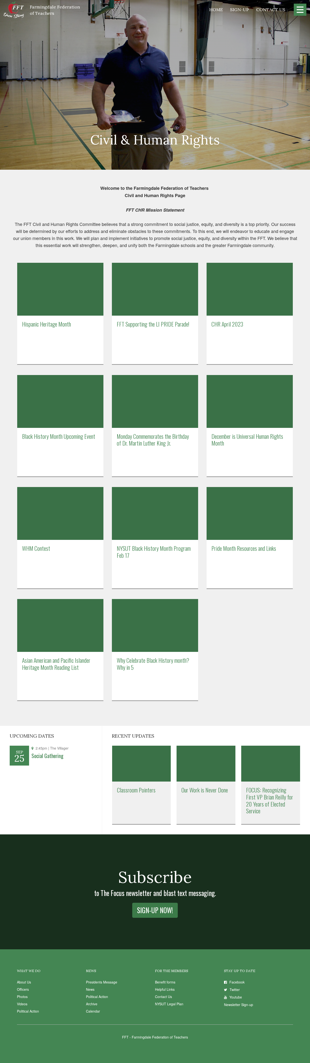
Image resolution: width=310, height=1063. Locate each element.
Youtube (235, 997)
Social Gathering (47, 755)
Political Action (28, 1011)
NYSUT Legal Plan (169, 1003)
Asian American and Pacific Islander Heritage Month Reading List (56, 663)
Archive (91, 1003)
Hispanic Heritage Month (46, 324)
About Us (24, 982)
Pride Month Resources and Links (243, 548)
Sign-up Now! (155, 910)
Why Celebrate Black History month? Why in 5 (153, 663)
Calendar (93, 1011)
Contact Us (270, 9)
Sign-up (239, 9)
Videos (22, 1003)
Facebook (237, 982)
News (90, 989)
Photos (22, 996)
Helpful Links (165, 989)
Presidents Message (101, 982)
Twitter (235, 989)
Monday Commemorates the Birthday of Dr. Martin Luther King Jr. (153, 440)
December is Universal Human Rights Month (247, 440)
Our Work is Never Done (204, 789)
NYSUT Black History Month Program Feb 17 (154, 551)
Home (216, 9)
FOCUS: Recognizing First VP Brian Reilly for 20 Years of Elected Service (269, 800)
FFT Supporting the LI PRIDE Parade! (153, 324)
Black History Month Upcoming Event (58, 436)
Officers (23, 989)
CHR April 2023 (227, 324)
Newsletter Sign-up (238, 1004)
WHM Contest (36, 548)
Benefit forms (165, 982)
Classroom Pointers (136, 789)
